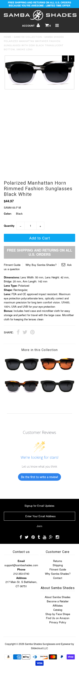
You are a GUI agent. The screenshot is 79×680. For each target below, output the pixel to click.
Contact (57, 578)
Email (21, 561)
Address (21, 578)
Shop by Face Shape (57, 614)
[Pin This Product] (32, 333)
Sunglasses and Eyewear (57, 644)
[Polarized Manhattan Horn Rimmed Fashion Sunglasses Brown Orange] (57, 371)
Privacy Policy (57, 622)
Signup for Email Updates (39, 506)
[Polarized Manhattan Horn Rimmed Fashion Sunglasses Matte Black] (57, 393)
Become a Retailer (57, 601)
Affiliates (58, 605)
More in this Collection (39, 350)
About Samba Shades (57, 597)
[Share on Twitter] (24, 333)
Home (7, 36)
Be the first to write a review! (39, 477)
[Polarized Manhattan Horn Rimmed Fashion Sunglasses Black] (22, 371)
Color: (8, 213)
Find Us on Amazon (57, 618)
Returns (57, 561)
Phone (21, 569)
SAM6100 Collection (28, 36)
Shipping (58, 565)
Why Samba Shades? (57, 574)
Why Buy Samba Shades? (41, 265)
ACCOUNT (28, 25)
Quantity (9, 226)
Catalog (57, 610)
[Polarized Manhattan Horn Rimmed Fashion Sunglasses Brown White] (22, 393)
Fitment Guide (12, 265)
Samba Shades (33, 644)
